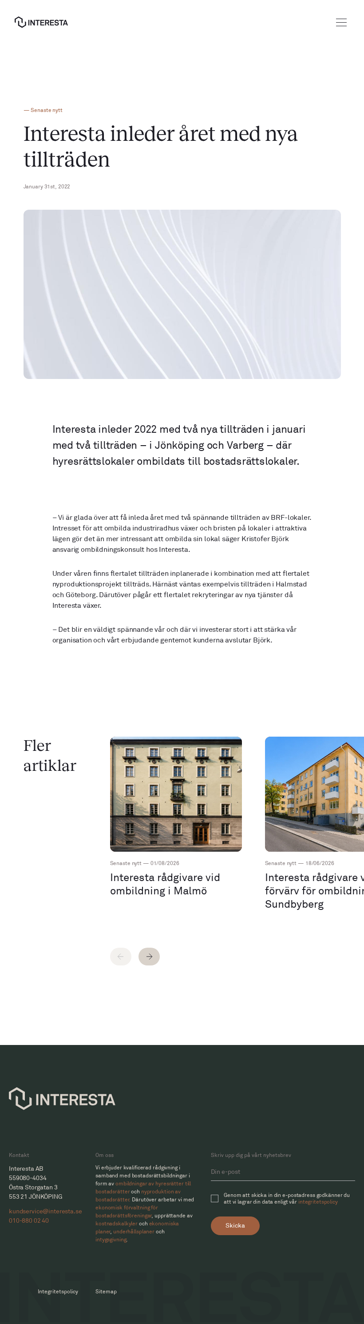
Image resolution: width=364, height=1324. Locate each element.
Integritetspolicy (58, 1291)
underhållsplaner (133, 1231)
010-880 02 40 (29, 1220)
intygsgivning (110, 1239)
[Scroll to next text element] (149, 956)
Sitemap (106, 1291)
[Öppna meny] (341, 22)
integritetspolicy (318, 1202)
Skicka (235, 1225)
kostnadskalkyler (116, 1223)
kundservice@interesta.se (45, 1211)
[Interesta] (41, 22)
